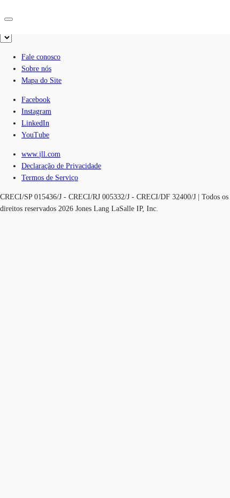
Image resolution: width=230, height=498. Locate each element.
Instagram (36, 111)
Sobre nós (36, 69)
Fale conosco (40, 57)
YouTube (35, 135)
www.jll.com (40, 154)
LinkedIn (35, 123)
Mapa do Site (41, 80)
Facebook (35, 100)
